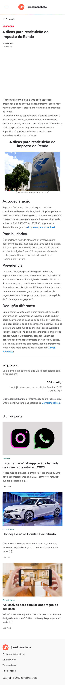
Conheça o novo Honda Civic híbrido (29, 534)
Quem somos (9, 659)
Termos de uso (10, 665)
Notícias (6, 458)
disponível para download (41, 227)
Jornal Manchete (51, 402)
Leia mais (7, 486)
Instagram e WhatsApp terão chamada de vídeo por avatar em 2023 (31, 465)
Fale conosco (9, 670)
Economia (10, 19)
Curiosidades (9, 529)
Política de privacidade (13, 654)
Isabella (8, 43)
